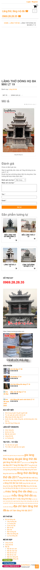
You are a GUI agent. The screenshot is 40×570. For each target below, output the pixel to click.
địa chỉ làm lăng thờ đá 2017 (19, 510)
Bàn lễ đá (10, 528)
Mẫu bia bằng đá (12, 534)
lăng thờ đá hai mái (13, 482)
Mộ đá (7, 547)
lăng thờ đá (24, 473)
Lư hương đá (9, 438)
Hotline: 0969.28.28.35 (11, 566)
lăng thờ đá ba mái (26, 477)
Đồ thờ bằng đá (10, 519)
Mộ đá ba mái (11, 555)
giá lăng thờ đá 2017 (12, 462)
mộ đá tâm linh (9, 501)
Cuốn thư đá (11, 525)
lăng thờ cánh (32, 470)
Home (6, 23)
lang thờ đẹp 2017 (21, 465)
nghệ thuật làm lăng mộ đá (19, 501)
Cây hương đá (11, 521)
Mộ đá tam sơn (12, 549)
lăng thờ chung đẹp (20, 469)
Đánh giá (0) (15, 95)
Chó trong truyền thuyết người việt (16, 413)
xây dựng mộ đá (32, 503)
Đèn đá (9, 530)
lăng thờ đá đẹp (20, 485)
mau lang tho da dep (18, 491)
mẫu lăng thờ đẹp (24, 498)
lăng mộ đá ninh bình (8, 467)
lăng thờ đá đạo (8, 486)
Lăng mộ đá (9, 543)
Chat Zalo (7, 560)
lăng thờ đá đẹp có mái (15, 488)
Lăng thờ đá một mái (29, 483)
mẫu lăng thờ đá (22, 495)
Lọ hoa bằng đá (12, 536)
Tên (3, 194)
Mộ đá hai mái (11, 553)
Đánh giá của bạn (8, 180)
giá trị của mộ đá (26, 462)
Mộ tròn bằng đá (12, 557)
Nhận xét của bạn (8, 183)
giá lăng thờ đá (27, 459)
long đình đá (33, 465)
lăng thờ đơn (26, 488)
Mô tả (5, 95)
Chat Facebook (9, 563)
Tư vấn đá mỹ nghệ (11, 445)
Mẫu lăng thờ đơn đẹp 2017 (14, 417)
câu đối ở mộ (6, 455)
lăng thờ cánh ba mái (10, 473)
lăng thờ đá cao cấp (20, 480)
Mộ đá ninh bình (10, 434)
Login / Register (32, 2)
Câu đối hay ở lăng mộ (12, 423)
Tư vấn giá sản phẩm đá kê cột (15, 415)
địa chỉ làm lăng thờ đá (20, 508)
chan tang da (9, 430)
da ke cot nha (9, 432)
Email (4, 200)
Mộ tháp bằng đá (12, 559)
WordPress (25, 565)
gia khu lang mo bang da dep (17, 455)
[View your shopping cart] (35, 7)
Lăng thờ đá (15, 23)
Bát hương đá (11, 532)
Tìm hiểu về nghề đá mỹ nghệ (15, 447)
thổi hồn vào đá (13, 503)
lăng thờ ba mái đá (26, 467)
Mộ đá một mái (12, 551)
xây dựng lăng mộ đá (22, 503)
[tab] (6, 95)
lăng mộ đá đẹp (17, 467)
